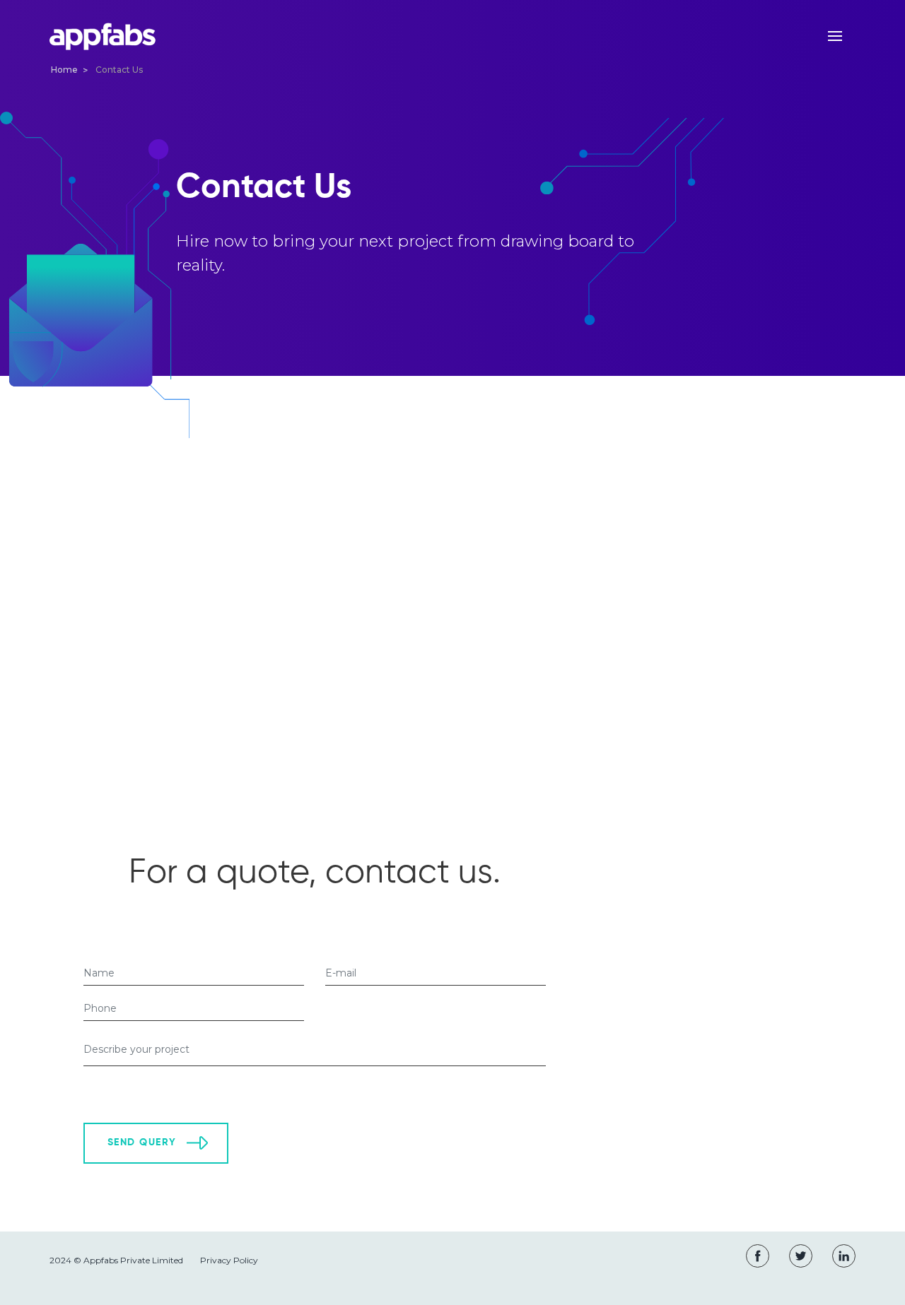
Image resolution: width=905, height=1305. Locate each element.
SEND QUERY (141, 1142)
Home (64, 69)
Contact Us (119, 69)
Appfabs (102, 37)
